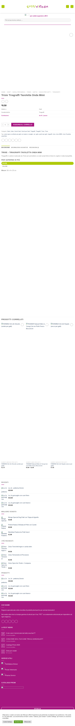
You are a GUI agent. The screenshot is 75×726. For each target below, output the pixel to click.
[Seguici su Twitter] (9, 621)
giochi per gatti (43, 134)
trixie (54, 134)
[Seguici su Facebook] (3, 621)
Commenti (9, 652)
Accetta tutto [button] (18, 722)
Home (3, 92)
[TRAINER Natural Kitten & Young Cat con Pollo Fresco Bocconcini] (37, 392)
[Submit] (69, 20)
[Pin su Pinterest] (16, 140)
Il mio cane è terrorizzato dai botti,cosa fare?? (20, 633)
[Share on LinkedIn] (19, 140)
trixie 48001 (59, 134)
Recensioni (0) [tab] (34, 147)
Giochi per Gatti (45, 92)
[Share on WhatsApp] (3, 140)
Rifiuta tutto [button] (27, 722)
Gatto (35, 92)
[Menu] (3, 6)
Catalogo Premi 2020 (13, 645)
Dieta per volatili (11, 651)
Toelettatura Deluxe (11, 664)
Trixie (29, 92)
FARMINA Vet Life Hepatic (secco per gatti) (61, 464)
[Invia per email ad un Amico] (12, 140)
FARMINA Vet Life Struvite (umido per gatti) (12, 464)
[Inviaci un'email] (12, 621)
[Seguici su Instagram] (6, 621)
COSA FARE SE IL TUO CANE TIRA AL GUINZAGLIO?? (24, 639)
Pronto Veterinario (11, 670)
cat (34, 134)
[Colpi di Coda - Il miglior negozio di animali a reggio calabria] (37, 6)
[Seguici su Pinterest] (16, 621)
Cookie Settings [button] (7, 722)
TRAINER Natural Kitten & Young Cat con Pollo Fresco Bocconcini (36, 464)
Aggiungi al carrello (22, 124)
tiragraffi (50, 134)
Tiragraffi (56, 92)
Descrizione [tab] (5, 147)
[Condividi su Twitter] (9, 140)
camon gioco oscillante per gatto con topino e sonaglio (18, 134)
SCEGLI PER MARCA (18, 92)
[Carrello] (67, 6)
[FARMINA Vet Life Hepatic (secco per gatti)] (62, 392)
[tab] (37, 163)
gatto (37, 134)
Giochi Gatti (17, 131)
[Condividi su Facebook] (6, 140)
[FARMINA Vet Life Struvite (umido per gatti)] (12, 392)
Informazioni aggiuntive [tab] (19, 147)
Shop (9, 92)
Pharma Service (10, 675)
